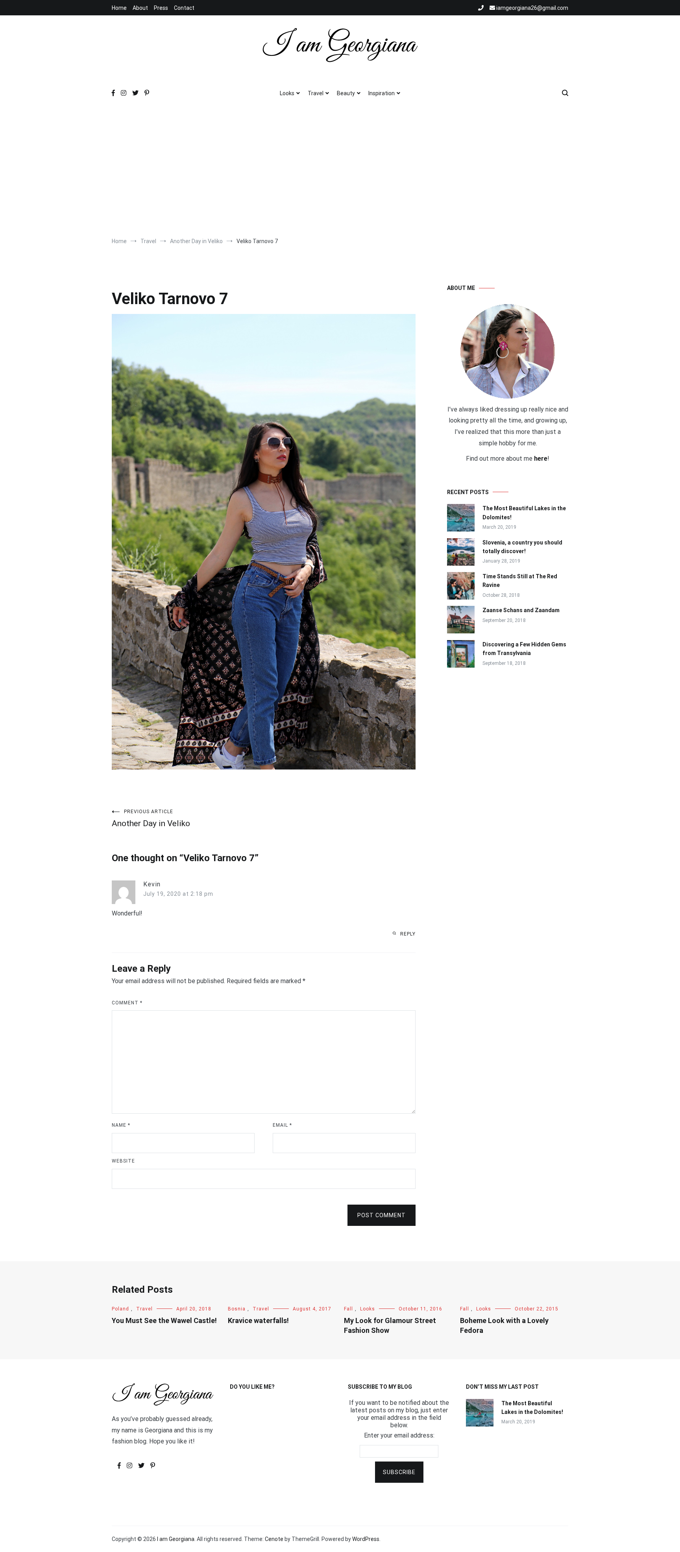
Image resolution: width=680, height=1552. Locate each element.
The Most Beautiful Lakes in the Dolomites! (524, 512)
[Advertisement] (340, 170)
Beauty (346, 93)
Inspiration (381, 93)
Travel (315, 93)
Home (119, 8)
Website (123, 1161)
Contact (184, 8)
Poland (120, 1309)
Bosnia (237, 1309)
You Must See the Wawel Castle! (164, 1320)
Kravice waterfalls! (258, 1320)
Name (121, 1125)
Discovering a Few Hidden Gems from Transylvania (524, 648)
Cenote (274, 1539)
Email (282, 1125)
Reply (408, 934)
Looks (287, 93)
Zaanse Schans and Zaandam (521, 610)
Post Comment (381, 1215)
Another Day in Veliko (151, 818)
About (140, 8)
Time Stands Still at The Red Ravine (519, 580)
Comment (127, 1003)
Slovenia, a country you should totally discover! (522, 546)
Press (161, 8)
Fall (348, 1309)
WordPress (365, 1539)
